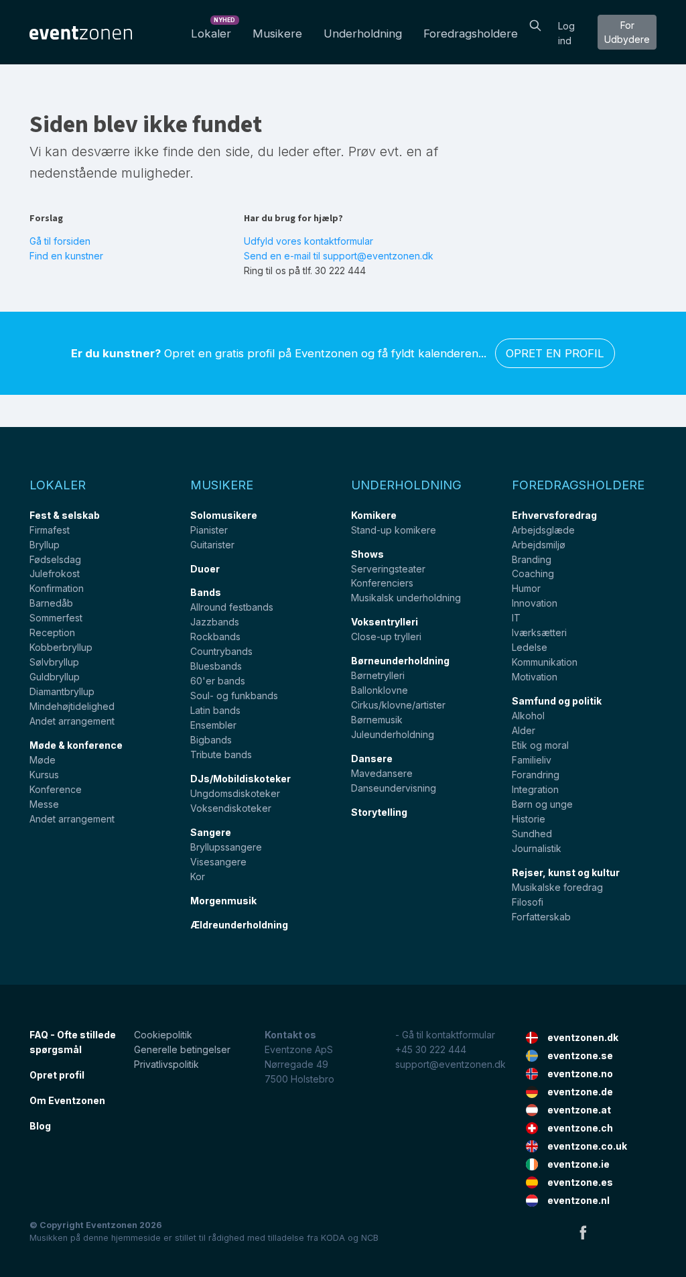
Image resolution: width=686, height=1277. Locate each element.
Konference (55, 789)
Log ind (566, 33)
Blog (40, 1126)
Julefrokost (54, 573)
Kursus (44, 774)
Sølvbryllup (54, 662)
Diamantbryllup (61, 691)
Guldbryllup (54, 676)
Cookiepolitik (163, 1034)
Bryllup (44, 544)
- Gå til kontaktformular (445, 1034)
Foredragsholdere (470, 33)
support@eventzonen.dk (450, 1064)
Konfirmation (56, 588)
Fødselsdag (55, 559)
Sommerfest (55, 617)
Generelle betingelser (182, 1049)
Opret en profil (555, 353)
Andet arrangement (72, 721)
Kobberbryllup (60, 647)
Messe (44, 804)
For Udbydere (627, 32)
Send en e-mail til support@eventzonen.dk (338, 255)
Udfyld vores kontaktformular (308, 241)
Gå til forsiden (59, 241)
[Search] (535, 24)
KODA (333, 1238)
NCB (370, 1238)
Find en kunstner (66, 255)
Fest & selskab (64, 515)
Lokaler (213, 29)
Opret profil (56, 1075)
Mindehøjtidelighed (72, 706)
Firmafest (49, 530)
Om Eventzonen (67, 1100)
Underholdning (363, 33)
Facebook (583, 1232)
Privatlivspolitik (166, 1064)
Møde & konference (76, 745)
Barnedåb (51, 603)
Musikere (277, 33)
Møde (42, 760)
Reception (52, 632)
